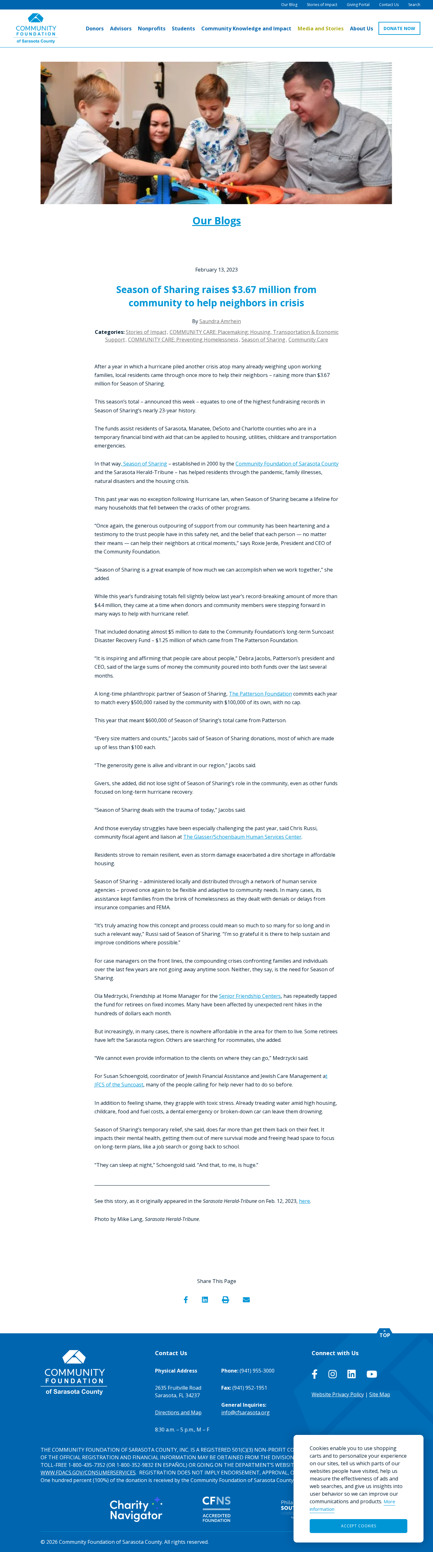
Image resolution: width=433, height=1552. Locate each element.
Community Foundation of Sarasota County (287, 463)
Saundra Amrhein (220, 321)
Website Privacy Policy (338, 1394)
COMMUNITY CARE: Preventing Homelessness (183, 339)
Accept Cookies (358, 1526)
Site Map (379, 1394)
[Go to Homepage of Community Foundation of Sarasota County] (35, 28)
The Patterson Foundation (260, 693)
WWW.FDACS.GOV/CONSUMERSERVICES (88, 1472)
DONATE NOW (399, 28)
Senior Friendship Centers (250, 995)
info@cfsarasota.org (245, 1412)
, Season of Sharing (144, 463)
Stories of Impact (146, 332)
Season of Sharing (263, 339)
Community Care (308, 339)
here (304, 1201)
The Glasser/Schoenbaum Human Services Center (242, 836)
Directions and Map (178, 1412)
